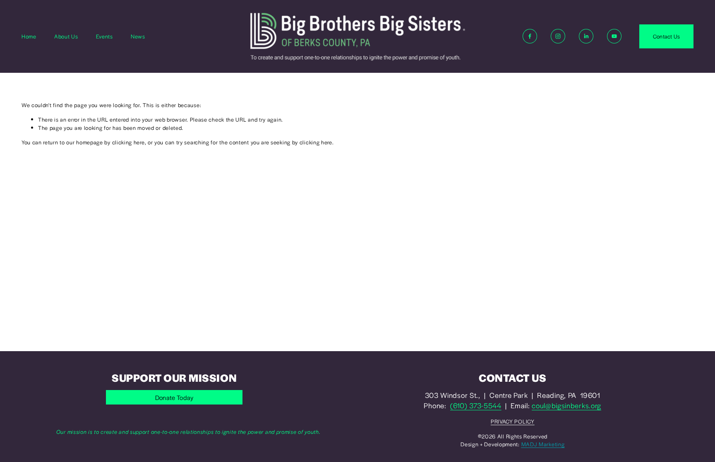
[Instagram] (558, 36)
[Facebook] (530, 36)
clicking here (128, 142)
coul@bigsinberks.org (566, 405)
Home (29, 36)
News (138, 36)
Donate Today (174, 397)
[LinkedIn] (586, 36)
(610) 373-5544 (475, 405)
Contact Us (666, 36)
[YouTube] (614, 36)
